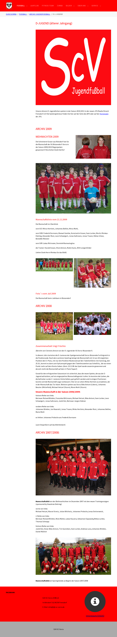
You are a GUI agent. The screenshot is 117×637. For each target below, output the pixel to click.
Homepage (104, 114)
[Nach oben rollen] (112, 632)
